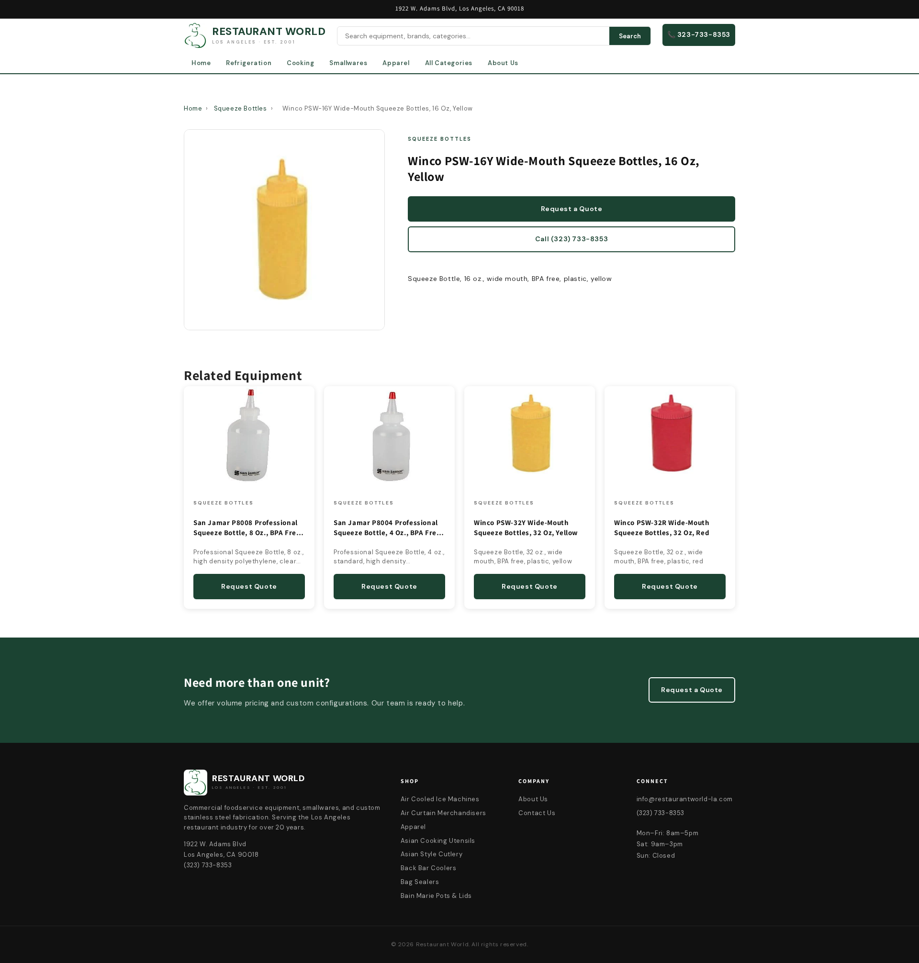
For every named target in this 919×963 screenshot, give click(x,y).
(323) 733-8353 (660, 813)
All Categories (448, 63)
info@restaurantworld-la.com (685, 799)
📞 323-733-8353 (698, 34)
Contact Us (536, 813)
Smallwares (348, 63)
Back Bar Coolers (429, 868)
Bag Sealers (420, 882)
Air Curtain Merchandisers (443, 813)
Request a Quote (572, 208)
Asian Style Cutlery (431, 854)
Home (201, 63)
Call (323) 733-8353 (571, 239)
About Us (503, 63)
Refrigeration (248, 63)
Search (630, 36)
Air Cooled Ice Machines (440, 799)
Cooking (300, 63)
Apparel (395, 63)
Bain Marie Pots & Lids (436, 896)
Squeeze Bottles (240, 108)
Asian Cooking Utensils (438, 841)
